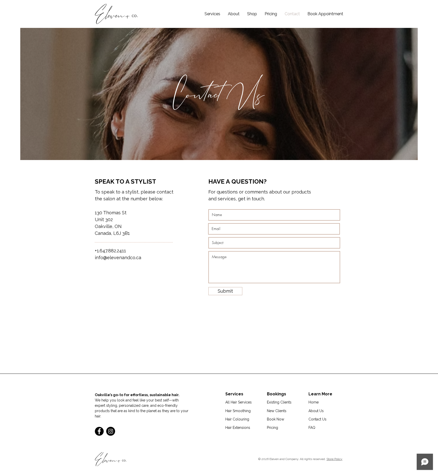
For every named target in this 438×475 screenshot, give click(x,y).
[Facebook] (99, 431)
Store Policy (334, 459)
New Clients (276, 411)
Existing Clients (279, 402)
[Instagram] (110, 431)
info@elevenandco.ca (118, 257)
